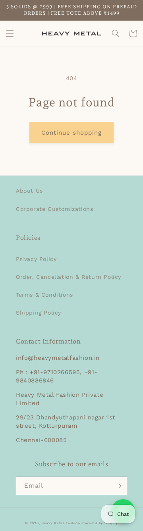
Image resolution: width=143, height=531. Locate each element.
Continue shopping (71, 132)
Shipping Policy (38, 312)
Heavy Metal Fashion (60, 523)
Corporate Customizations (54, 209)
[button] (10, 33)
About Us (29, 190)
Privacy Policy (36, 259)
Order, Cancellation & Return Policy (68, 277)
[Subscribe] (118, 486)
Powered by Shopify (99, 523)
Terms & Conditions (44, 295)
